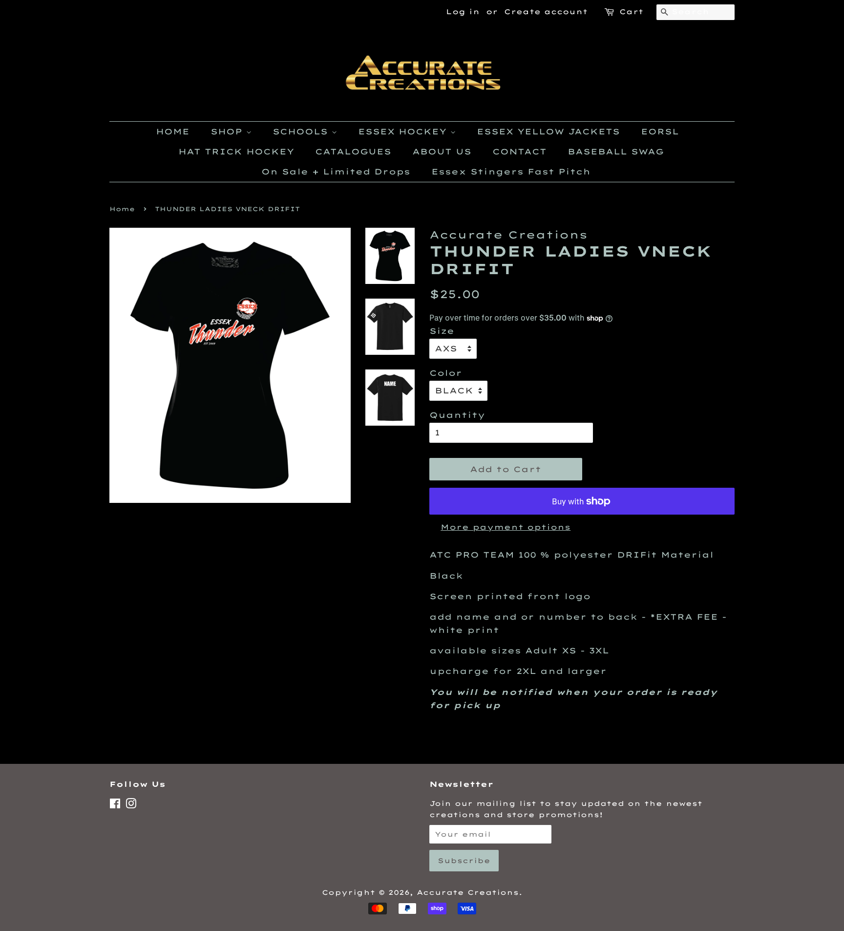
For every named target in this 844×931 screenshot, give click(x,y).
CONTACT (519, 151)
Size (441, 331)
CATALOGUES (353, 151)
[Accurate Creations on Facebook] (115, 805)
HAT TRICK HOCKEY (236, 151)
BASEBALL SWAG (616, 151)
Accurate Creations (468, 892)
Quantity (457, 415)
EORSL (660, 131)
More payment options (505, 527)
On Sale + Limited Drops (335, 171)
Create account (546, 11)
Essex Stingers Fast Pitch (511, 171)
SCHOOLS (302, 131)
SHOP (228, 131)
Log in (463, 11)
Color (445, 373)
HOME (173, 131)
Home (122, 209)
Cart (631, 11)
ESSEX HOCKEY (404, 131)
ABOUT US (441, 151)
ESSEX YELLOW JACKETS (548, 131)
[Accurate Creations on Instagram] (131, 805)
